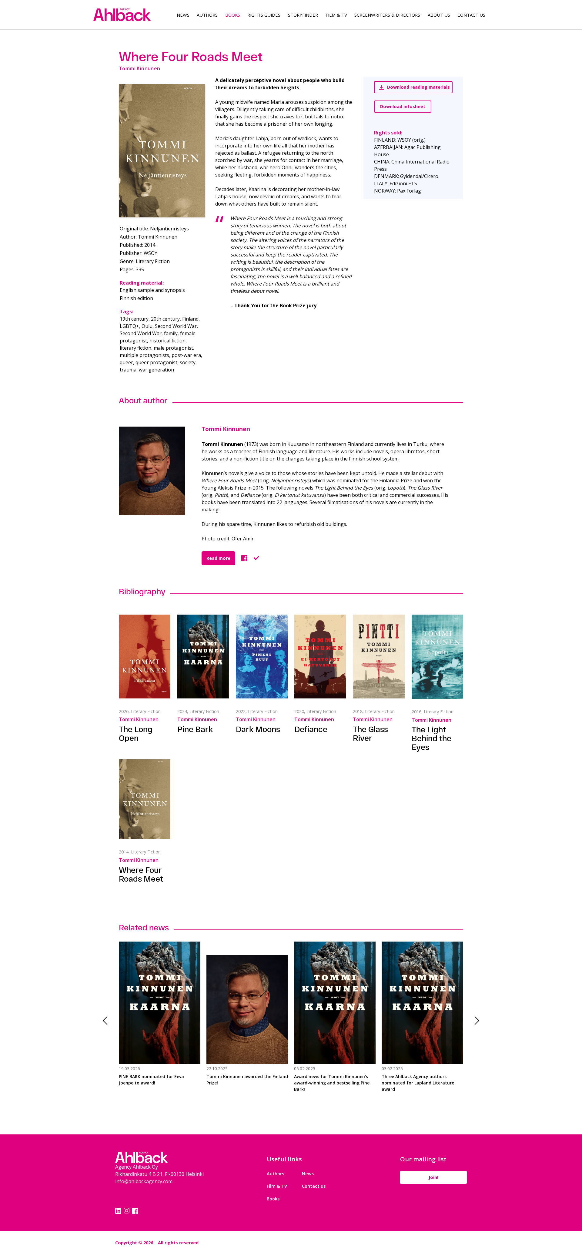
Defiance (310, 729)
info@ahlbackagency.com (143, 1181)
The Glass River (370, 733)
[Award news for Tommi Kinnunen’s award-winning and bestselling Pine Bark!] (335, 1003)
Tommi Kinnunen (226, 429)
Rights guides (263, 15)
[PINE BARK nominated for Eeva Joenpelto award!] (159, 1003)
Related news (144, 927)
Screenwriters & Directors (387, 15)
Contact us (314, 1186)
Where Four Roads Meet (141, 874)
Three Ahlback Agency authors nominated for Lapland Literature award (418, 1083)
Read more (218, 558)
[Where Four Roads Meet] (162, 150)
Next (475, 1021)
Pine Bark (195, 729)
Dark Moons (258, 729)
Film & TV (336, 15)
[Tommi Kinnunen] (160, 471)
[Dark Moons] (261, 656)
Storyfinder (303, 15)
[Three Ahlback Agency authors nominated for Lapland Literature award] (422, 1003)
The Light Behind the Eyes (431, 738)
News (183, 15)
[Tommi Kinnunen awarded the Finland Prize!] (247, 1003)
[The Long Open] (144, 656)
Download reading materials (418, 87)
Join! (433, 1177)
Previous (107, 1021)
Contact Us (471, 15)
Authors (207, 15)
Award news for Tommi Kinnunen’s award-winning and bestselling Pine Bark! (332, 1083)
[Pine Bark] (203, 656)
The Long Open (135, 733)
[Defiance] (320, 656)
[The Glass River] (378, 656)
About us (439, 15)
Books (232, 15)
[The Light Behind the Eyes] (437, 657)
